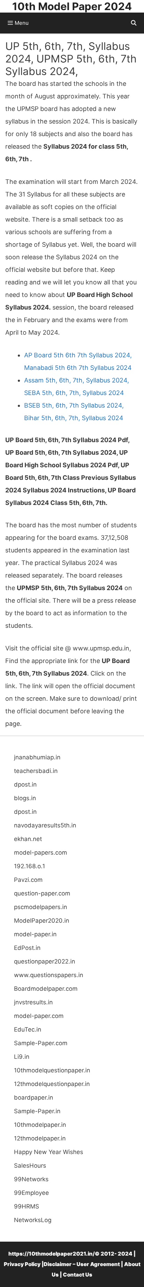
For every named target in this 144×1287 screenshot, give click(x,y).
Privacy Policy (22, 1264)
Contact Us (77, 1274)
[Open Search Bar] (133, 23)
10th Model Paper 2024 (72, 6)
